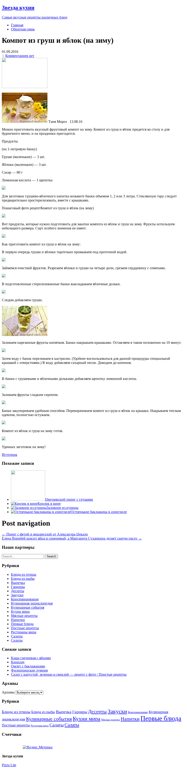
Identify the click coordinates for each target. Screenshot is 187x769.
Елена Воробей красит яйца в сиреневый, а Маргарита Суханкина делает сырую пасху (72, 538)
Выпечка (18, 583)
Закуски (17, 595)
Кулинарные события (27, 607)
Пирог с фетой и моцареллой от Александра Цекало (45, 534)
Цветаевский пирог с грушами (69, 499)
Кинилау (18, 662)
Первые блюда (22, 624)
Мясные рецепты (24, 616)
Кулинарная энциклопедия (32, 603)
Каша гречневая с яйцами (31, 658)
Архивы (8, 692)
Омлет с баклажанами (28, 666)
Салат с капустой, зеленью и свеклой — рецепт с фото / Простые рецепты (69, 674)
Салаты (17, 636)
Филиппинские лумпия (29, 670)
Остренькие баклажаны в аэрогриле (99, 512)
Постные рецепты (25, 628)
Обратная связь (23, 29)
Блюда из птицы (23, 574)
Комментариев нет (19, 56)
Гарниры (18, 587)
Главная (17, 25)
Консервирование (25, 599)
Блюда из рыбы (23, 579)
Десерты (17, 591)
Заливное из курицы (62, 508)
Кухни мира (20, 611)
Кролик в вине (49, 503)
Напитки (18, 620)
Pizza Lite (9, 765)
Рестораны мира (23, 632)
